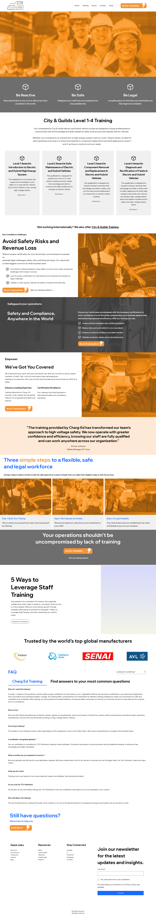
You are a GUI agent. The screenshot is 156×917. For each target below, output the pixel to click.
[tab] (27, 681)
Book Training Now (13, 290)
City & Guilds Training (105, 227)
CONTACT (17, 827)
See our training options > (41, 290)
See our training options (78, 558)
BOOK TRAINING (130, 5)
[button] (96, 201)
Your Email (102, 869)
